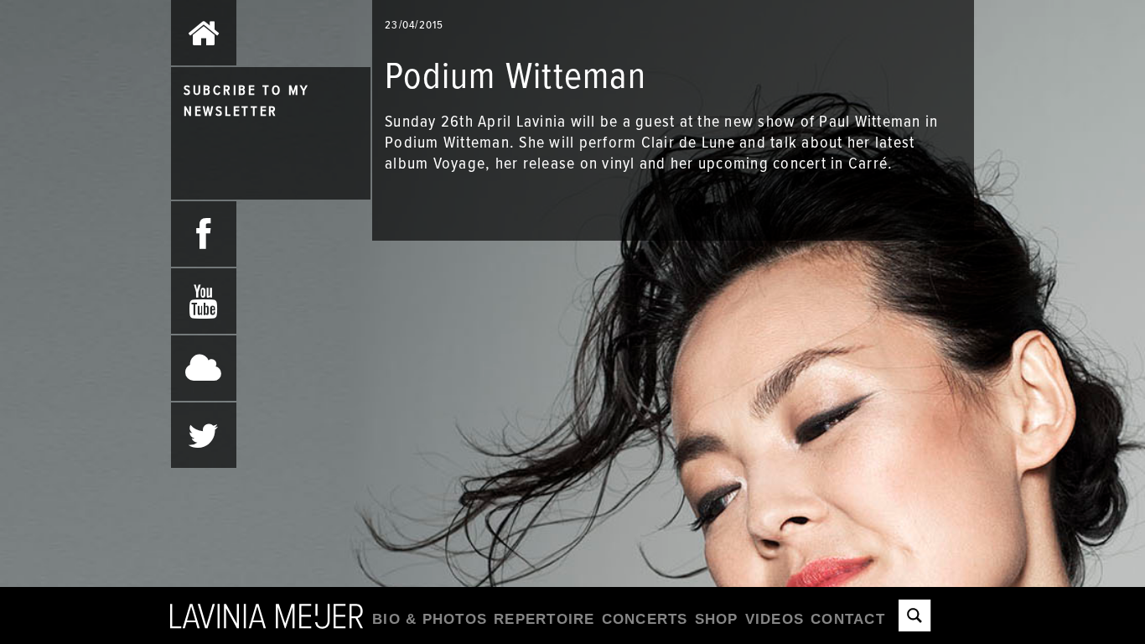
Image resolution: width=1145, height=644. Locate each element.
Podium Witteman (447, 141)
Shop (716, 619)
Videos (775, 619)
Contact (848, 619)
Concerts (645, 619)
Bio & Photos (429, 619)
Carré (868, 162)
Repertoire (544, 619)
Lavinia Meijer (266, 615)
